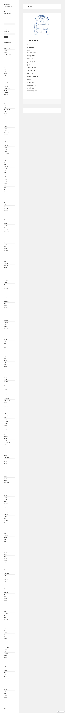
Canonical (5, 246)
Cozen (5, 345)
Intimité (5, 198)
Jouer (5, 526)
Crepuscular (6, 335)
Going (5, 630)
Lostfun (5, 261)
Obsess (5, 139)
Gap (4, 385)
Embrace (5, 314)
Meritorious (6, 240)
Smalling (5, 160)
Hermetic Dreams (7, 373)
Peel (4, 193)
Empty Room (6, 250)
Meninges (5, 649)
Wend (5, 489)
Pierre (5, 486)
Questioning (6, 406)
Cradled (5, 80)
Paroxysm (5, 50)
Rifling (5, 274)
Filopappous (6, 86)
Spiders (5, 685)
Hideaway (6, 598)
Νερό (5, 611)
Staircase (5, 183)
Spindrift (5, 508)
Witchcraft (6, 423)
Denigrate (5, 339)
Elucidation (6, 514)
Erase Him (6, 92)
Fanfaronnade (6, 301)
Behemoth (6, 333)
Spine (5, 575)
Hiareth (5, 377)
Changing (5, 497)
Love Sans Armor (7, 88)
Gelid (5, 141)
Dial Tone (5, 90)
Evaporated (6, 322)
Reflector (5, 699)
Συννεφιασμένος (7, 442)
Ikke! (5, 164)
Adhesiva (5, 600)
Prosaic (5, 200)
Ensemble (5, 459)
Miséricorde (6, 288)
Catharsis (5, 689)
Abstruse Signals (7, 370)
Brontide (5, 476)
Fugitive (5, 238)
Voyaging (5, 691)
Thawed (5, 143)
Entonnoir (5, 499)
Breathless (6, 229)
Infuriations (6, 252)
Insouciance (6, 390)
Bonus (5, 674)
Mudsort (5, 632)
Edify (5, 609)
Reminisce (6, 430)
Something (6, 271)
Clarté (5, 577)
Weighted (5, 115)
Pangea (5, 581)
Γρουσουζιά (6, 510)
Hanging (5, 501)
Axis (4, 96)
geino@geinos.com (7, 13)
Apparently (6, 316)
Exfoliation (6, 413)
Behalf (5, 693)
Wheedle (5, 408)
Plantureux (6, 579)
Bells (5, 590)
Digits (5, 594)
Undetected (6, 493)
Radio (5, 518)
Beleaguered (6, 436)
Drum (5, 157)
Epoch (5, 529)
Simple (5, 69)
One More (5, 60)
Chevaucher (6, 124)
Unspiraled (6, 101)
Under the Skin (6, 132)
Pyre (5, 586)
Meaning (5, 425)
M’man (5, 107)
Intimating (6, 265)
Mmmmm (5, 244)
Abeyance (5, 162)
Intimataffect (6, 82)
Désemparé (6, 411)
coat (41, 101)
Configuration (6, 666)
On (4, 79)
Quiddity (5, 303)
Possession (6, 470)
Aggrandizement (7, 196)
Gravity (5, 227)
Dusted (5, 672)
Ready (5, 358)
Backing (5, 225)
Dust (4, 284)
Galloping (5, 223)
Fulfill (5, 254)
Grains (5, 216)
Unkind (5, 276)
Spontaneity (6, 273)
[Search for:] (9, 23)
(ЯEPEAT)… (6, 349)
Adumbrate (6, 210)
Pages (5, 368)
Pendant (5, 151)
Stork (5, 546)
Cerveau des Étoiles (7, 54)
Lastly (5, 541)
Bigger (5, 362)
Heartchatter (6, 307)
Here (5, 189)
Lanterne (5, 552)
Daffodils (5, 682)
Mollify (5, 170)
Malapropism (6, 573)
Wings (5, 524)
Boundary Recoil (7, 48)
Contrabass (6, 330)
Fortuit (5, 292)
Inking (5, 122)
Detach (5, 550)
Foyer (5, 347)
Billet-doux (6, 548)
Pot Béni (5, 623)
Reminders (6, 613)
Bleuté (5, 628)
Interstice (5, 117)
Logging (5, 389)
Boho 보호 (5, 602)
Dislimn (5, 267)
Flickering (5, 299)
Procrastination (6, 484)
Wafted (5, 219)
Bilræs (5, 465)
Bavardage (6, 295)
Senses (5, 522)
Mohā (5, 111)
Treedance (6, 468)
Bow (4, 662)
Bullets (5, 324)
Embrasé (5, 419)
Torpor (5, 354)
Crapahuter (6, 328)
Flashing (5, 168)
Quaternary (6, 318)
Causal (5, 185)
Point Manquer (6, 290)
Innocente (5, 463)
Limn (5, 383)
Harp (5, 417)
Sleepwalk (6, 138)
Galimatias (6, 381)
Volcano (5, 130)
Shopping (5, 236)
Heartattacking (6, 155)
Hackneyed (6, 645)
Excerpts (5, 181)
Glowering (6, 364)
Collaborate (6, 415)
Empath (5, 607)
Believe (5, 65)
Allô (4, 634)
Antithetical (6, 392)
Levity (5, 410)
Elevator (5, 491)
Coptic (5, 221)
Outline (5, 172)
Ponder (5, 643)
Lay (4, 46)
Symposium (6, 217)
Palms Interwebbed (7, 44)
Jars (4, 257)
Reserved (5, 495)
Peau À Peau (6, 311)
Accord (5, 136)
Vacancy (5, 668)
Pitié (4, 242)
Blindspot (5, 651)
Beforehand (6, 263)
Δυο (4, 449)
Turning (5, 126)
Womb (5, 704)
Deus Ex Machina (7, 647)
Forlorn (5, 657)
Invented (5, 505)
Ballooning (6, 474)
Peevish (5, 337)
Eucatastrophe (6, 398)
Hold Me (5, 554)
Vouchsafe (6, 440)
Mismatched (6, 543)
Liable (5, 233)
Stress (5, 451)
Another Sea (6, 84)
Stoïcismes (6, 427)
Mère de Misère (7, 678)
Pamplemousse (6, 147)
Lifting (5, 309)
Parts (5, 687)
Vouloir (5, 708)
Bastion (5, 371)
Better (5, 527)
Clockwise (5, 695)
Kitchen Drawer (7, 569)
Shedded (5, 75)
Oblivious (5, 455)
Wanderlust (6, 621)
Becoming (5, 58)
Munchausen (6, 280)
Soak (5, 286)
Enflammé (6, 448)
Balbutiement (6, 235)
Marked (5, 179)
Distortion (5, 360)
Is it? (5, 404)
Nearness (5, 676)
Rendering (6, 94)
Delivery (5, 615)
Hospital (5, 63)
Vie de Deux (6, 134)
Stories (5, 118)
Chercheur (6, 619)
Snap (5, 545)
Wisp (5, 683)
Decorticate (6, 512)
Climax (5, 453)
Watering (5, 214)
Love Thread (32, 40)
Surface (5, 282)
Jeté (4, 269)
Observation (6, 313)
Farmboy (5, 488)
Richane (5, 326)
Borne (5, 120)
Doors (5, 533)
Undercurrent (6, 482)
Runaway (5, 259)
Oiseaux (5, 480)
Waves (5, 467)
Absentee (5, 402)
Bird (4, 67)
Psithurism (6, 394)
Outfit (5, 556)
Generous (5, 446)
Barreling (5, 379)
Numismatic (6, 537)
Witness (5, 98)
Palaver (5, 343)
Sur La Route (6, 520)
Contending (6, 653)
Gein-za (5, 351)
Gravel (5, 472)
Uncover (5, 278)
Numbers (5, 664)
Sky (4, 191)
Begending (6, 166)
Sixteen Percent (7, 457)
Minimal (5, 103)
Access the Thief (7, 195)
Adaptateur (6, 421)
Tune (5, 105)
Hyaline (5, 478)
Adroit (5, 71)
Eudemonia (6, 432)
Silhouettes (6, 585)
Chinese (5, 396)
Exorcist (5, 626)
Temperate (6, 507)
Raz (4, 567)
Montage (5, 560)
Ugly (4, 56)
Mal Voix (5, 642)
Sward (5, 605)
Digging (5, 255)
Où (4, 583)
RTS (4, 434)
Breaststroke (6, 531)
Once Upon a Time (7, 706)
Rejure (5, 206)
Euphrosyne (6, 145)
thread (45, 101)
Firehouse (5, 680)
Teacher (5, 702)
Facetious (5, 604)
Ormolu (5, 438)
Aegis (5, 187)
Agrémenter (6, 293)
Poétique (7, 4)
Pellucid (5, 297)
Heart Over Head (7, 109)
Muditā (5, 352)
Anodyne (5, 248)
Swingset (5, 655)
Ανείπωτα (5, 52)
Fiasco (5, 387)
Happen (5, 617)
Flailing (5, 539)
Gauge (5, 176)
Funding (5, 670)
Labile (5, 341)
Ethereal (5, 149)
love (43, 101)
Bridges (5, 174)
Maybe (5, 701)
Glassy (5, 588)
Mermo (5, 571)
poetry (37, 101)
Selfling (5, 356)
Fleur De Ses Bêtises (7, 400)
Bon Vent (5, 113)
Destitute (5, 73)
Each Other (6, 212)
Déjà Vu (5, 461)
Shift (5, 444)
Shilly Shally (6, 592)
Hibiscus (5, 697)
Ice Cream (6, 565)
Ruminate (5, 558)
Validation (6, 659)
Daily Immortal (6, 61)
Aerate (5, 596)
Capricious (6, 332)
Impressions (6, 320)
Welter (5, 202)
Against (5, 624)
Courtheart (6, 535)
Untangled (6, 99)
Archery (5, 305)
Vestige (5, 564)
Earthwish (6, 177)
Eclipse (5, 661)
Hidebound (6, 208)
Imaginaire (6, 562)
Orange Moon (6, 231)
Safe (4, 636)
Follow (6, 37)
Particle (5, 516)
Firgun (5, 375)
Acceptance (6, 503)
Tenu (5, 158)
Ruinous (5, 366)
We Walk (5, 77)
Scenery (5, 429)
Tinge (5, 204)
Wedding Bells (6, 153)
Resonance (6, 128)
